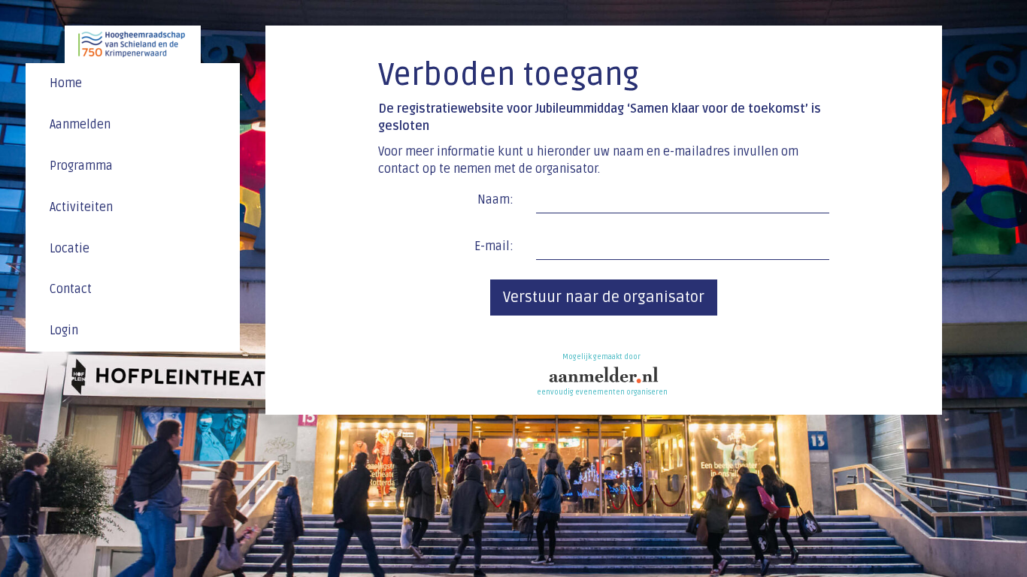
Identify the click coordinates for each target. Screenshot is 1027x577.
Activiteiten (81, 207)
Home (66, 83)
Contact (71, 289)
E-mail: (494, 246)
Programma (81, 166)
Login (64, 330)
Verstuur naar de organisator (603, 297)
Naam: (495, 199)
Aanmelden (80, 124)
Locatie (69, 248)
